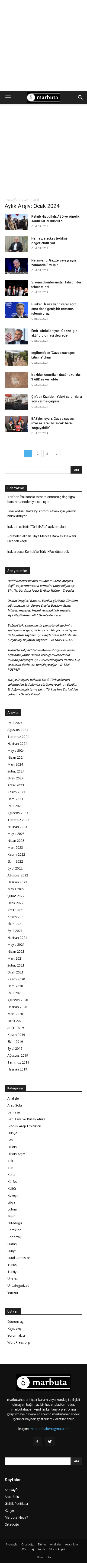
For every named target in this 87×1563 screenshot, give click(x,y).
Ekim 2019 (15, 1041)
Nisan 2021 (15, 951)
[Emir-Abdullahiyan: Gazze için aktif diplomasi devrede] (16, 336)
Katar (11, 1174)
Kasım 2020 (16, 979)
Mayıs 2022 (16, 889)
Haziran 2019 (17, 1069)
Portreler (14, 1230)
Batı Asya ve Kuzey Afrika (26, 1119)
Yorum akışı (16, 1335)
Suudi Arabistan (19, 1258)
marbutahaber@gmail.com (50, 1428)
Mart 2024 (15, 764)
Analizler (13, 1098)
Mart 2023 (15, 847)
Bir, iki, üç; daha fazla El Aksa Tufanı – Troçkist (40, 590)
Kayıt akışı (14, 1328)
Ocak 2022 (15, 903)
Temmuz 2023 (18, 820)
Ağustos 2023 (17, 813)
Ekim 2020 (15, 986)
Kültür (11, 1188)
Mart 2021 (15, 958)
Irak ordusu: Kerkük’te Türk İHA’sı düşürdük (38, 551)
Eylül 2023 (15, 806)
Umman (13, 1278)
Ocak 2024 (15, 778)
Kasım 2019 (16, 1034)
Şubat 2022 (15, 896)
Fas (10, 1140)
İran (10, 1167)
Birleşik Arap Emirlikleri (24, 1126)
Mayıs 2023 (16, 833)
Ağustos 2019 (17, 1055)
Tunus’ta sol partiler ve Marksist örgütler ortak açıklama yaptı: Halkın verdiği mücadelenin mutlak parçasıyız (41, 655)
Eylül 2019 (15, 1048)
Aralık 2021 (15, 910)
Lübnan (13, 1209)
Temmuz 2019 (18, 1062)
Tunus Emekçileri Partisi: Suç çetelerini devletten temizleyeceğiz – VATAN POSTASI (43, 665)
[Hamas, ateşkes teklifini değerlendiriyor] (16, 244)
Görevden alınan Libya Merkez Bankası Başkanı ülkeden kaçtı (41, 538)
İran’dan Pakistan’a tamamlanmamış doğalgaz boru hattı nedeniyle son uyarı (41, 499)
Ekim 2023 (15, 799)
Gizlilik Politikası (16, 1503)
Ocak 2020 (15, 1021)
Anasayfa (12, 1489)
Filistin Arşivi (16, 1154)
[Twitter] (50, 1441)
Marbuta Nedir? (16, 1517)
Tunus (12, 1264)
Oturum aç (15, 1321)
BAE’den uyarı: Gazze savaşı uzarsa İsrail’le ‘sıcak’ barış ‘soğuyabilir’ (52, 423)
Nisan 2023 (15, 840)
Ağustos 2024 (17, 729)
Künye (9, 1510)
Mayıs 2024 (16, 750)
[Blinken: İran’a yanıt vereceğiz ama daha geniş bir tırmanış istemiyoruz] (16, 310)
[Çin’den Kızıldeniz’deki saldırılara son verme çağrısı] (16, 402)
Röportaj (14, 1237)
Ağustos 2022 (17, 875)
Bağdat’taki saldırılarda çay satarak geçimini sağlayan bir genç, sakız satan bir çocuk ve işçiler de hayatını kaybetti (42, 630)
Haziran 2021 (17, 937)
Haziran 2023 (17, 826)
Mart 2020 (15, 1014)
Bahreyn (13, 1112)
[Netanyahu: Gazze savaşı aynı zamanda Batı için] (16, 266)
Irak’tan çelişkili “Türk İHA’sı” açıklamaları (36, 527)
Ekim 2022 (15, 861)
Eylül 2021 (15, 930)
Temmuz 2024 (18, 736)
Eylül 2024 (15, 723)
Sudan (12, 1244)
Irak (10, 1161)
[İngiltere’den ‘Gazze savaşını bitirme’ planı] (16, 358)
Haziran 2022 (17, 882)
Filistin (12, 1147)
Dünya (12, 1133)
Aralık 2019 (15, 1027)
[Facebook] (37, 1441)
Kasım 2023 (16, 792)
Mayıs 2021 (16, 944)
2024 (25, 200)
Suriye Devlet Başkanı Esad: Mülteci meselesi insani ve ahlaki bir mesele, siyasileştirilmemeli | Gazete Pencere (39, 610)
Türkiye (12, 1271)
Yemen (12, 1292)
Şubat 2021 (15, 965)
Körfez (12, 1181)
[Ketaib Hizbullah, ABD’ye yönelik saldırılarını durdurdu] (16, 222)
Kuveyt (12, 1195)
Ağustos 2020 (17, 1000)
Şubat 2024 (15, 771)
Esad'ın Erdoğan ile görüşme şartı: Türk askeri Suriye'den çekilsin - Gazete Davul (42, 689)
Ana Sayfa (11, 200)
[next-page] (57, 453)
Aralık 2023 (15, 785)
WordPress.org (18, 1342)
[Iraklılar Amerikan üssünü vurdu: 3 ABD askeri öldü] (16, 380)
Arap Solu (14, 1105)
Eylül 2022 (15, 868)
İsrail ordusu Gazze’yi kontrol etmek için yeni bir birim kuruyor (41, 513)
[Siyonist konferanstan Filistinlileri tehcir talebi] (16, 288)
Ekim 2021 (15, 923)
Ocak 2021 (15, 972)
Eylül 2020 (15, 993)
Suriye (11, 1251)
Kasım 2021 (16, 917)
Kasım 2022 (16, 854)
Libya (11, 1202)
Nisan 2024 (15, 757)
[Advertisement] (43, 45)
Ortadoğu (14, 1223)
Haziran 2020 (17, 1007)
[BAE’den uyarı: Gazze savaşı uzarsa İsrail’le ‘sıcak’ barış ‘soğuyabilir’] (16, 424)
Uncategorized (18, 1285)
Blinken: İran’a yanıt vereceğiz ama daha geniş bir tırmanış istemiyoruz (53, 308)
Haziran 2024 (17, 743)
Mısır (11, 1216)
